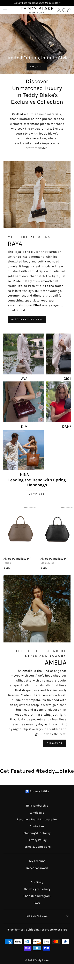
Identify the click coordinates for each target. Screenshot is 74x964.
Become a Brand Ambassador (37, 819)
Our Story (37, 882)
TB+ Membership (37, 805)
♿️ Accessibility (37, 791)
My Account (37, 861)
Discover (55, 743)
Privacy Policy (37, 839)
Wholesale (37, 812)
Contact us (37, 826)
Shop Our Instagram (37, 895)
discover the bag (26, 319)
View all (37, 494)
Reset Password (37, 868)
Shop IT (36, 66)
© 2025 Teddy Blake (37, 960)
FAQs (37, 902)
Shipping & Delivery (37, 833)
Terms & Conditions (37, 846)
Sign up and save (37, 915)
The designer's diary (37, 889)
